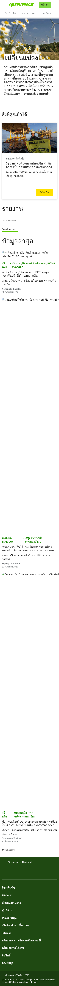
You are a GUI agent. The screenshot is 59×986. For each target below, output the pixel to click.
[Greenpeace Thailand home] (23, 4)
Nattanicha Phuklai (11, 289)
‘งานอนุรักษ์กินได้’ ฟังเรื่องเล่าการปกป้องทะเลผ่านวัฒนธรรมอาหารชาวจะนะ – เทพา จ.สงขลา (28, 548)
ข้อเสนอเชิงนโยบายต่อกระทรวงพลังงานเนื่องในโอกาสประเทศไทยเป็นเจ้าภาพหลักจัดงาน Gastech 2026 (29, 823)
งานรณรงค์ (28, 13)
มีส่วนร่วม (44, 192)
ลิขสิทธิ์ (6, 955)
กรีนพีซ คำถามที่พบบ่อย (15, 925)
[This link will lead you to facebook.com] (4, 874)
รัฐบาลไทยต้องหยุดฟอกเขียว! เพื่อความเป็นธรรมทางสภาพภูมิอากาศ (29, 165)
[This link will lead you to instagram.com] (23, 874)
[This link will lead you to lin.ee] (29, 874)
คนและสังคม (34, 541)
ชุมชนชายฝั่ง (34, 538)
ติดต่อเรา (7, 895)
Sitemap (6, 932)
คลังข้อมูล (7, 963)
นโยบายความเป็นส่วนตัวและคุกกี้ (21, 940)
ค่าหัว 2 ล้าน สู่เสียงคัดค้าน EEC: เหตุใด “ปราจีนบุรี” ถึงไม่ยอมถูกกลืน (26, 274)
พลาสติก (18, 267)
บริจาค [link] (44, 4)
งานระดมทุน (9, 917)
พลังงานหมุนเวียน (44, 263)
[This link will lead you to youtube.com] (16, 874)
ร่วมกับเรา (46, 13)
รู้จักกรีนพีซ (9, 13)
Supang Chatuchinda (12, 563)
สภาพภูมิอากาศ (23, 263)
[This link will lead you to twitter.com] (10, 874)
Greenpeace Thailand (19, 862)
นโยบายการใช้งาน (13, 947)
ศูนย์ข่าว (7, 910)
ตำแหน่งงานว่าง (11, 902)
